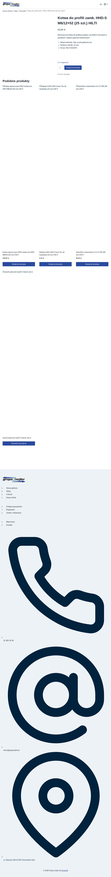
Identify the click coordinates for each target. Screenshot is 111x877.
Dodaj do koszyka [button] (19, 264)
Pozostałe (67, 74)
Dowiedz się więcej (18, 443)
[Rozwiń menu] (101, 4)
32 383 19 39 (8, 640)
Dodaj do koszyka (73, 68)
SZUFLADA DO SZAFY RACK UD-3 (17, 438)
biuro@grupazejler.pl (11, 750)
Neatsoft (65, 870)
